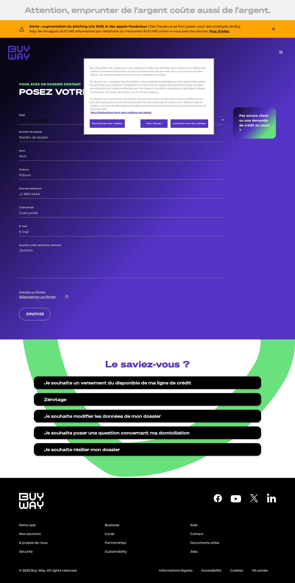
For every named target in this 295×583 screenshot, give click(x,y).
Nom (22, 150)
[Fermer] (208, 63)
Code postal (26, 207)
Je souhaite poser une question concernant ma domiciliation (117, 433)
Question (40, 245)
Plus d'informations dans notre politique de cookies (121, 112)
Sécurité (26, 551)
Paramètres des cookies (107, 123)
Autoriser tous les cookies (189, 123)
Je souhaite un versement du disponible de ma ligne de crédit (117, 383)
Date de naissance (30, 188)
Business (112, 525)
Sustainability (116, 551)
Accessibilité (211, 570)
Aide (194, 525)
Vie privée (260, 570)
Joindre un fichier (32, 292)
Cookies (236, 570)
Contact (196, 534)
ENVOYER (35, 314)
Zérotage (55, 399)
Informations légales (175, 570)
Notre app (27, 525)
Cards (109, 534)
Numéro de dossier (30, 131)
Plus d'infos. (219, 31)
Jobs (194, 551)
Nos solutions (30, 534)
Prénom (24, 169)
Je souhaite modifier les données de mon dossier (102, 416)
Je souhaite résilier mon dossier (82, 449)
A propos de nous (33, 543)
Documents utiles (204, 543)
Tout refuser (154, 123)
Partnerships (115, 543)
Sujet (22, 114)
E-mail (23, 226)
